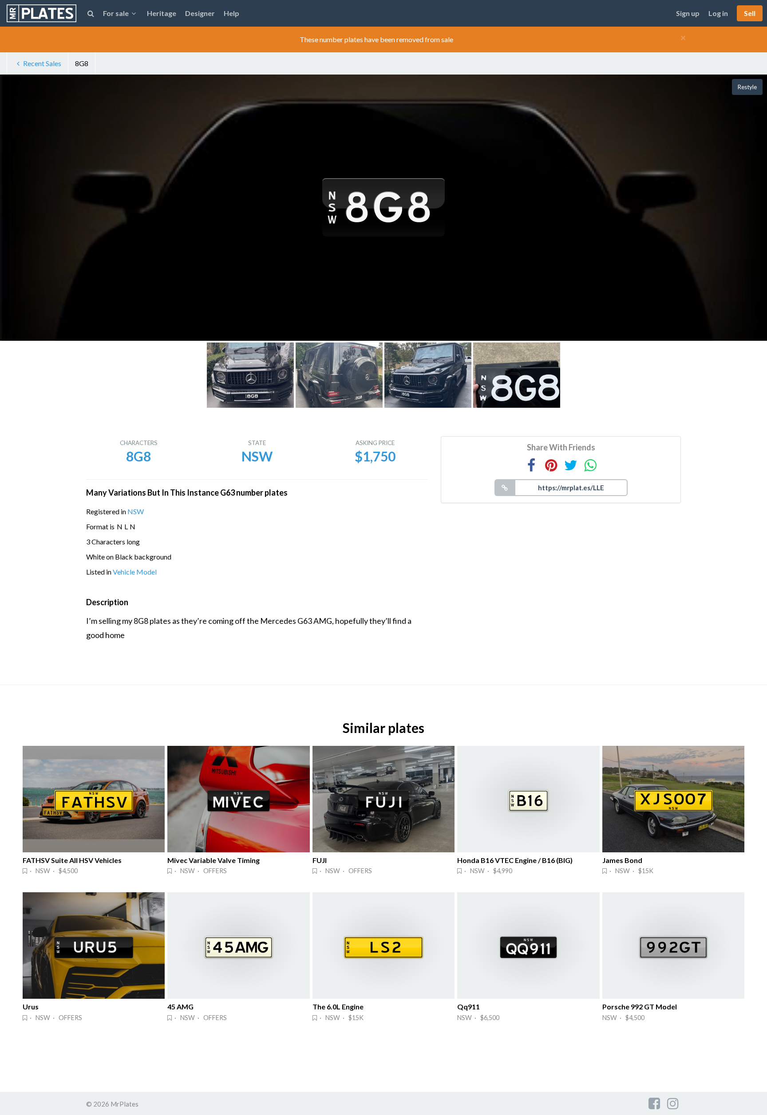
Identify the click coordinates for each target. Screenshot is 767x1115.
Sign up (688, 13)
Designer (200, 13)
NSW (135, 511)
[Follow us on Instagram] (673, 1103)
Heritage (161, 13)
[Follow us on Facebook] (654, 1103)
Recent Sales (42, 63)
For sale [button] (116, 13)
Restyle (747, 87)
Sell (749, 13)
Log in (718, 13)
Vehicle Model (135, 571)
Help (231, 13)
